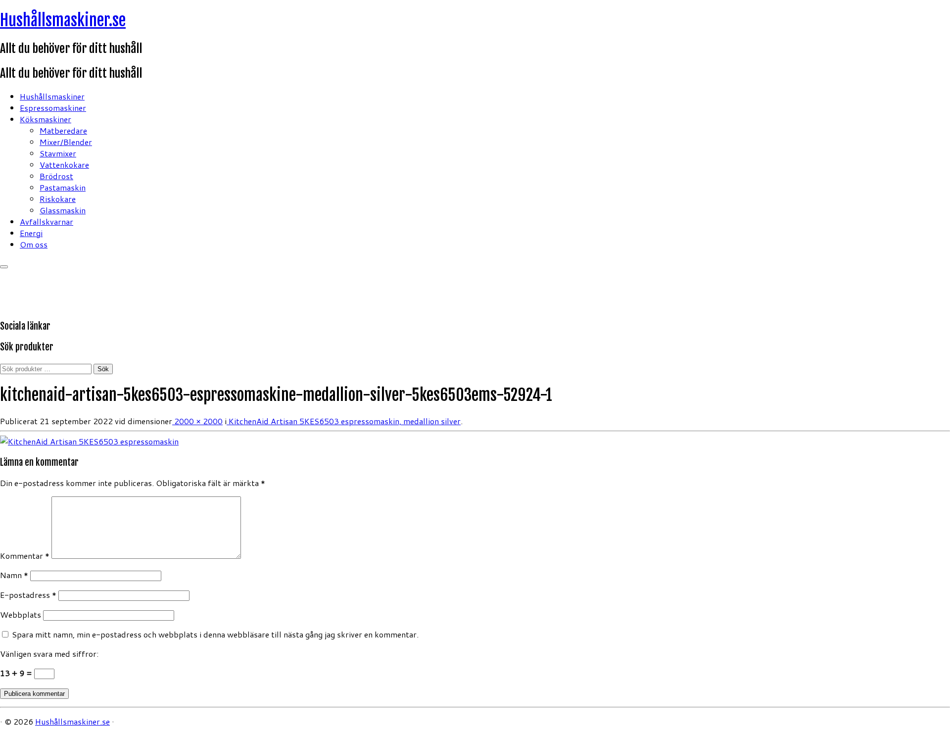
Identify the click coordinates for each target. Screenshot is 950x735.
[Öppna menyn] (4, 266)
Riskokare (58, 198)
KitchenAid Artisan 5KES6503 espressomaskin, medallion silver (344, 421)
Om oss (34, 244)
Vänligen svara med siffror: (49, 653)
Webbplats (20, 614)
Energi (31, 233)
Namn (14, 575)
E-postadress (28, 594)
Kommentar (24, 555)
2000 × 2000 (197, 421)
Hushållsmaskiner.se (63, 20)
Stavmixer (58, 153)
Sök (103, 369)
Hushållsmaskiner (52, 96)
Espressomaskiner (53, 107)
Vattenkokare (64, 164)
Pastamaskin (63, 187)
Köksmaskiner (45, 119)
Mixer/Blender (66, 141)
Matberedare (63, 130)
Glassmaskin (63, 210)
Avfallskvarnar (46, 221)
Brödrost (56, 176)
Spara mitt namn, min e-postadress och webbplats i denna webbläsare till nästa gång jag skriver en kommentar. (215, 634)
